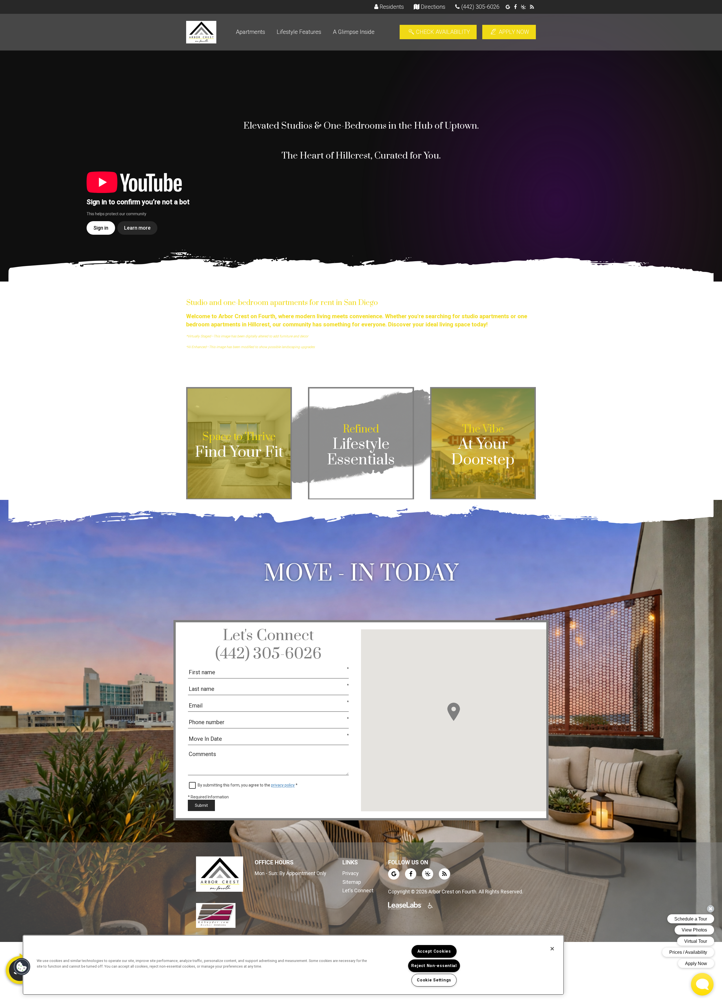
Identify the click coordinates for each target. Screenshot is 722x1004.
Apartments (250, 31)
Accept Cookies (434, 951)
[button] (508, 7)
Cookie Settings (434, 980)
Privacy (350, 873)
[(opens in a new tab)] (215, 915)
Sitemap (351, 882)
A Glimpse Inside (354, 31)
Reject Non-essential (434, 965)
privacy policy (283, 785)
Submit (201, 805)
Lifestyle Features (299, 31)
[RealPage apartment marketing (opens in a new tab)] (405, 906)
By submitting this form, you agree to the (234, 785)
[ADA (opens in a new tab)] (431, 906)
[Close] (552, 949)
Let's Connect (357, 890)
